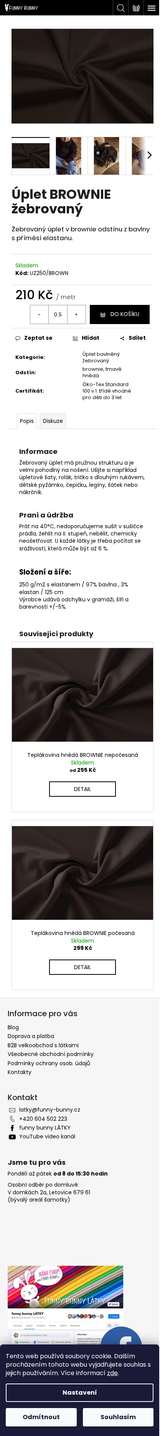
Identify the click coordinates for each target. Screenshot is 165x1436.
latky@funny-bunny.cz (49, 1109)
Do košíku (125, 314)
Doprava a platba (31, 1036)
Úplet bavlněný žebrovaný (101, 357)
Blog (13, 1027)
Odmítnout (41, 1417)
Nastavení (80, 1392)
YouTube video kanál (47, 1136)
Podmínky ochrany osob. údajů (49, 1063)
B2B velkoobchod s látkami (43, 1045)
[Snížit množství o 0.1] (39, 314)
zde (112, 1373)
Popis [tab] (27, 421)
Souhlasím (118, 1417)
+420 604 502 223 (43, 1119)
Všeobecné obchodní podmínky (51, 1054)
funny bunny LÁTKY (45, 1127)
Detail (82, 789)
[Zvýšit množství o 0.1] (76, 314)
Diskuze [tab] (53, 421)
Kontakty (19, 1072)
